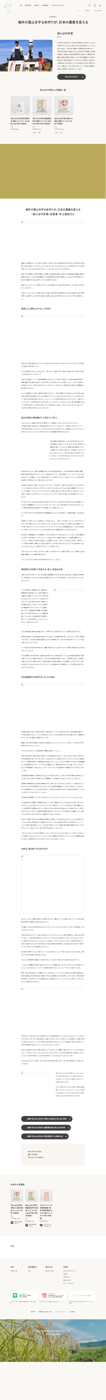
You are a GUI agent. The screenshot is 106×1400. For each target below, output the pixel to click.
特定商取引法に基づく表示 (45, 1319)
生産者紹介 (45, 5)
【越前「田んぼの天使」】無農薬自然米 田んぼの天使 (46, 1135)
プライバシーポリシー (60, 1319)
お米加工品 (28, 5)
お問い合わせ (67, 1288)
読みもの (36, 5)
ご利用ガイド (66, 1285)
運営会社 (33, 1319)
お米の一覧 (14, 1278)
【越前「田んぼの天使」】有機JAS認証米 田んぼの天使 (47, 1127)
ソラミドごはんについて (58, 5)
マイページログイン (68, 1291)
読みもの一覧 (49, 1278)
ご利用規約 (72, 1319)
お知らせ (65, 1281)
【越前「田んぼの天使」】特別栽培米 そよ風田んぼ (45, 1144)
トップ (79, 10)
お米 (21, 5)
